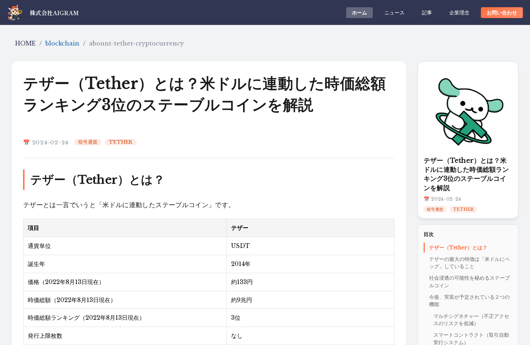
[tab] (359, 12)
